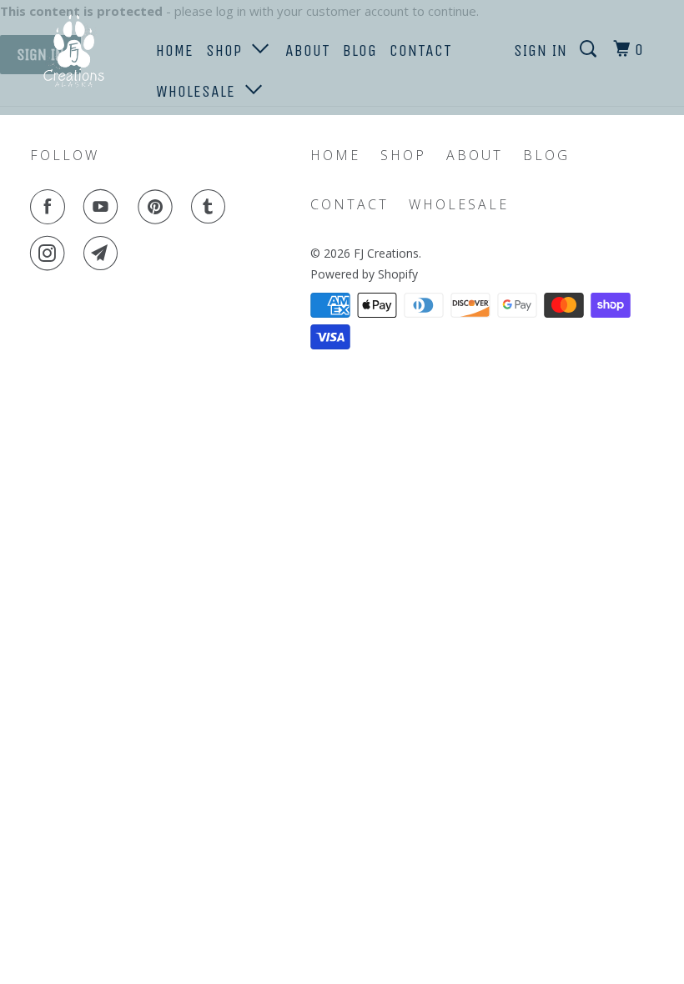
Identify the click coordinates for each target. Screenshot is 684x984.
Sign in (540, 50)
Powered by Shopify (364, 274)
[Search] (590, 50)
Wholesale (200, 91)
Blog (360, 50)
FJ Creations (386, 253)
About (307, 50)
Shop (229, 50)
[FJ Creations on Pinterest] (158, 206)
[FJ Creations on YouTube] (104, 206)
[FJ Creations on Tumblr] (212, 206)
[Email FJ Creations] (104, 253)
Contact (421, 50)
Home (175, 50)
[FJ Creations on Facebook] (51, 206)
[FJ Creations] (81, 53)
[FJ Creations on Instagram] (51, 253)
